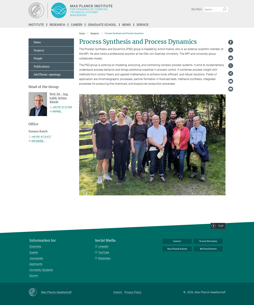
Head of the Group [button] (44, 87)
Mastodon (104, 258)
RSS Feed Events (208, 248)
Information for (42, 240)
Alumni (33, 275)
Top (220, 226)
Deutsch (196, 9)
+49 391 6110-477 (41, 136)
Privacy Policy (133, 292)
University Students (41, 270)
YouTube (103, 252)
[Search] (224, 9)
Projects (39, 50)
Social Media (105, 240)
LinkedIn (103, 246)
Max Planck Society (177, 248)
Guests (33, 252)
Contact (177, 241)
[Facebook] (230, 42)
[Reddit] (230, 57)
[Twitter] (230, 65)
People (38, 58)
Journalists (36, 258)
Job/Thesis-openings (47, 74)
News (126, 24)
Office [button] (33, 124)
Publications (42, 66)
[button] (222, 192)
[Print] (230, 89)
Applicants (35, 264)
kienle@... (58, 111)
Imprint (117, 292)
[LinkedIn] (230, 50)
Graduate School (102, 24)
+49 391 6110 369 (62, 107)
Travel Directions (208, 241)
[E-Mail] (230, 81)
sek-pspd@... (38, 140)
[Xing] (230, 73)
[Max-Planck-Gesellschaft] (35, 292)
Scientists (35, 246)
